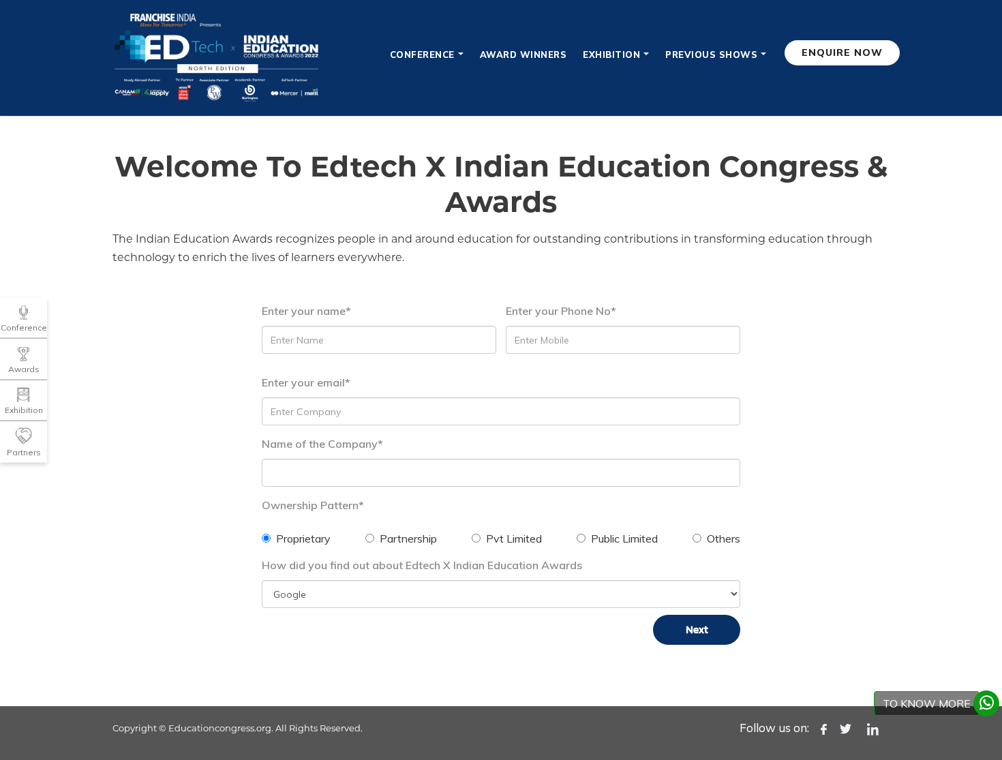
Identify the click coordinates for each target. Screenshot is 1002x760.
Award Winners (523, 54)
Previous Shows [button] (711, 54)
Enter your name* (306, 311)
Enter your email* (306, 382)
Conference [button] (422, 54)
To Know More (927, 703)
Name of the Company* (322, 444)
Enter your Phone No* (561, 311)
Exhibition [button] (611, 54)
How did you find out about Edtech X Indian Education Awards (422, 565)
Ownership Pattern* (313, 505)
